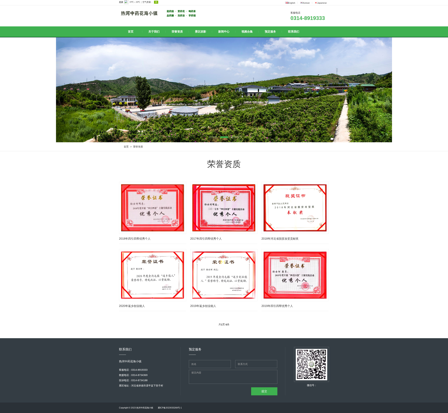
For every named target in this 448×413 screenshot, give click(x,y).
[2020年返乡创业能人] (152, 275)
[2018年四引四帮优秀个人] (152, 208)
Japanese (322, 3)
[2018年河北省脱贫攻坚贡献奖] (295, 208)
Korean (306, 3)
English (291, 3)
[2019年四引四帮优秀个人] (295, 275)
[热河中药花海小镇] (141, 13)
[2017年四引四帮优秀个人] (223, 208)
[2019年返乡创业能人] (223, 275)
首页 (126, 146)
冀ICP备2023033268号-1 (170, 408)
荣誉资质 (138, 146)
